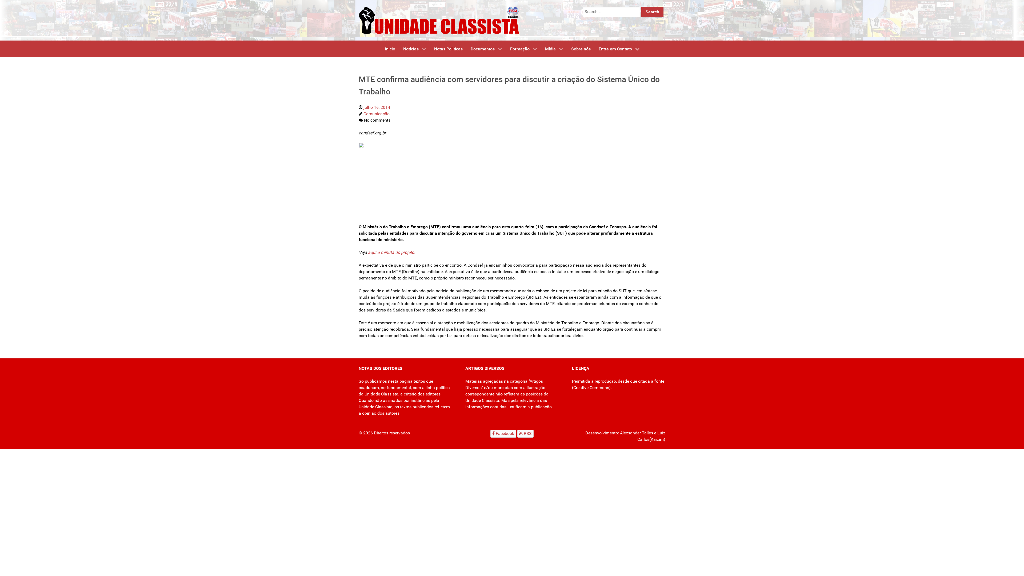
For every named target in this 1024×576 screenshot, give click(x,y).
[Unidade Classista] (439, 19)
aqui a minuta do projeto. (391, 252)
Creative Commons (591, 387)
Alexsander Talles (636, 432)
